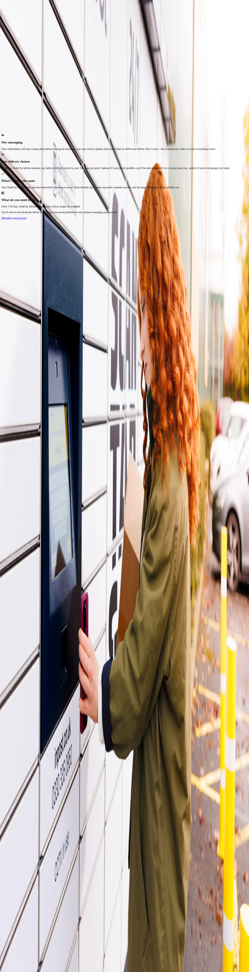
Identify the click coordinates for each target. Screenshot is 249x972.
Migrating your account (13, 218)
